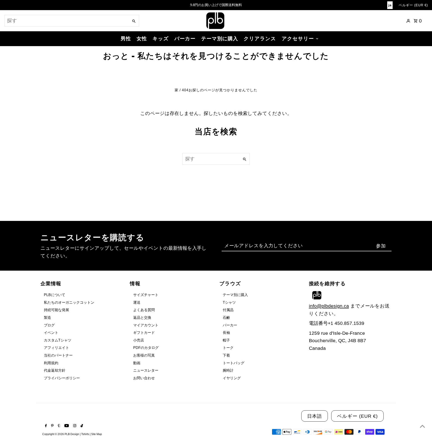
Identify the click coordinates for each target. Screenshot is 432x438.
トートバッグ (233, 363)
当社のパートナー (58, 355)
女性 (142, 38)
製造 (47, 317)
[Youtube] (66, 426)
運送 (136, 302)
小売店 (138, 340)
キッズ (161, 38)
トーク (228, 348)
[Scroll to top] (422, 426)
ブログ (49, 325)
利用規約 (51, 363)
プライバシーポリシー (62, 378)
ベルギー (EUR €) (413, 5)
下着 (226, 355)
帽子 (226, 340)
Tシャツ (229, 302)
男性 (126, 38)
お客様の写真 (144, 355)
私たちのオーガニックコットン (69, 302)
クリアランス (260, 38)
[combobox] (66, 20)
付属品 (228, 310)
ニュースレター (145, 370)
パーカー (185, 38)
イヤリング (232, 378)
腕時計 (228, 370)
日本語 (314, 416)
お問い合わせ (144, 378)
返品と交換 (142, 317)
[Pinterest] (52, 426)
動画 (136, 363)
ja (390, 5)
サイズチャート (145, 295)
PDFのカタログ (146, 348)
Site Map (96, 434)
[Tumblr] (58, 426)
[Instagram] (74, 426)
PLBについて (54, 295)
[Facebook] (45, 426)
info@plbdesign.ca (329, 305)
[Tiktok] (81, 426)
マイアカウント (145, 325)
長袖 (226, 333)
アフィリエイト (56, 348)
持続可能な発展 (56, 310)
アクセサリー (298, 38)
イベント (51, 333)
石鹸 (226, 317)
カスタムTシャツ (57, 340)
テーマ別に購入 (219, 38)
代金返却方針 (54, 370)
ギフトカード (144, 333)
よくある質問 (144, 310)
